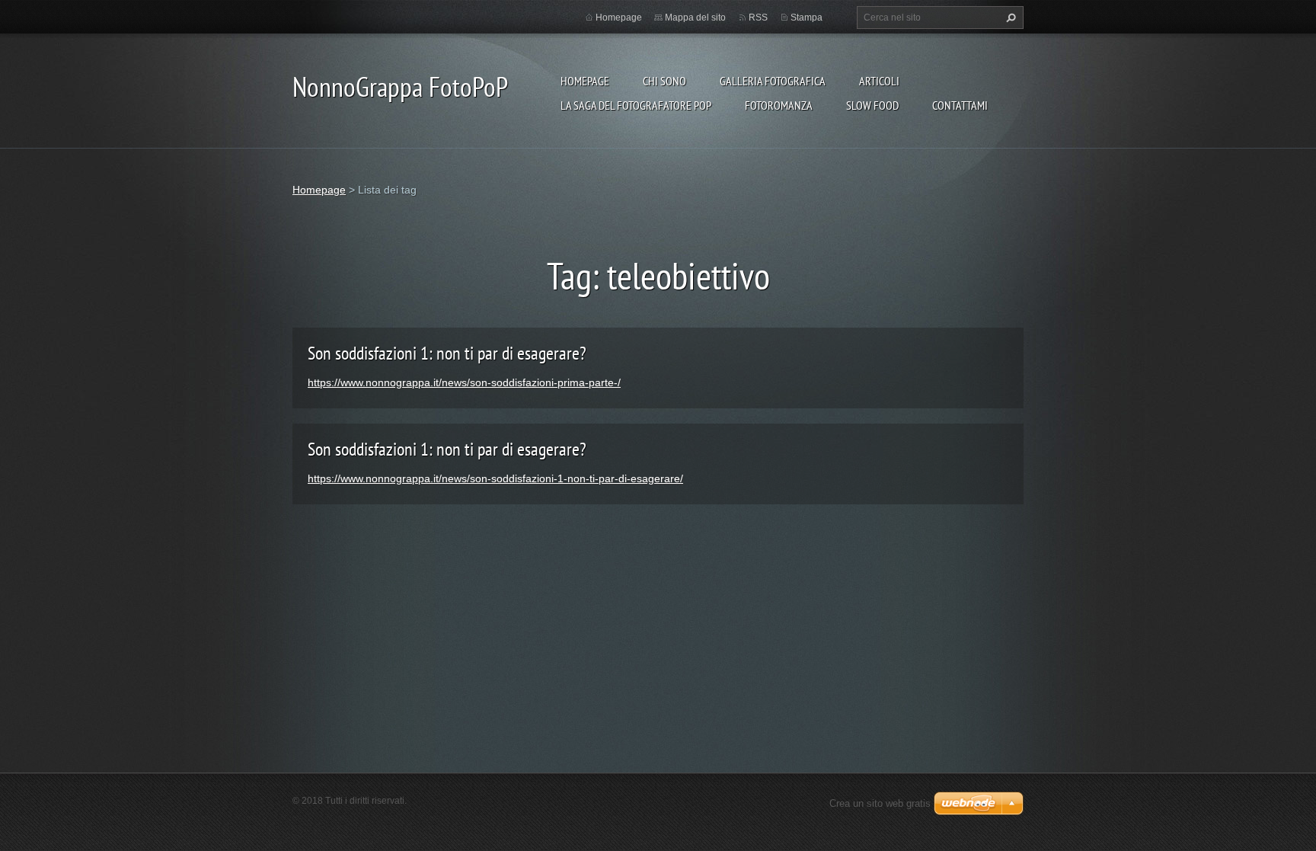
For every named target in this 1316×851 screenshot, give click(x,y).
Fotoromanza (779, 105)
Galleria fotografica (773, 80)
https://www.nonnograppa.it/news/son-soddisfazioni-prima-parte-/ (464, 382)
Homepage (585, 80)
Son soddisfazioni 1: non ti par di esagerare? (447, 353)
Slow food (872, 105)
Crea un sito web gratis (880, 803)
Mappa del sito (695, 17)
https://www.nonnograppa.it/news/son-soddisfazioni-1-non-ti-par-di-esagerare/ (495, 478)
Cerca (1009, 17)
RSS (758, 17)
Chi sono (664, 80)
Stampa (806, 17)
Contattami (960, 105)
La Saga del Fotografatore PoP (636, 105)
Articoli (879, 80)
